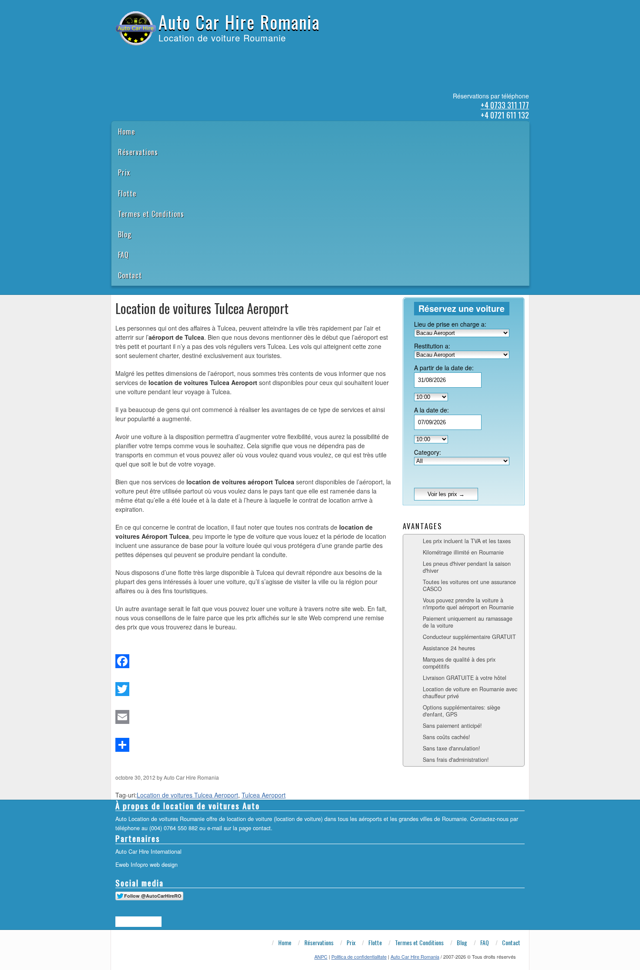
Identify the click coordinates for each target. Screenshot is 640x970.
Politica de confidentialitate (359, 956)
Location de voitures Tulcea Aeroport (187, 795)
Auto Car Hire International (148, 851)
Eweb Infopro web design (146, 865)
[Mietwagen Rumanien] (150, 55)
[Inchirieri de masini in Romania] (116, 55)
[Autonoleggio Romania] (161, 55)
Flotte (127, 193)
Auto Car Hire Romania (239, 22)
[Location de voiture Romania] (172, 55)
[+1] (138, 921)
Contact (130, 275)
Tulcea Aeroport (264, 795)
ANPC (320, 956)
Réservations (138, 152)
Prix (124, 172)
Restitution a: (432, 345)
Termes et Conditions (151, 214)
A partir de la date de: (444, 367)
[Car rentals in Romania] (127, 55)
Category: (427, 452)
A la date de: (431, 410)
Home (126, 131)
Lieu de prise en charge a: (450, 324)
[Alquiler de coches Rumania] (138, 55)
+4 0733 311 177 (505, 105)
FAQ (123, 255)
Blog (124, 234)
